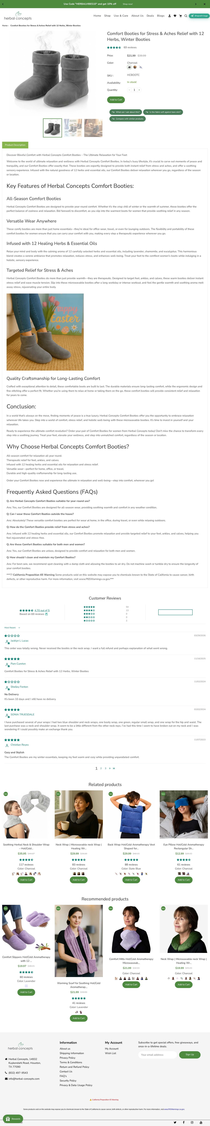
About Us (137, 15)
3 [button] (105, 768)
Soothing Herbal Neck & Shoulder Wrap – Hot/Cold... (26, 846)
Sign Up (190, 1054)
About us (65, 1048)
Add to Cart (26, 879)
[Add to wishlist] (47, 811)
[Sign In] (169, 16)
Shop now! (123, 4)
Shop (107, 15)
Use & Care (121, 15)
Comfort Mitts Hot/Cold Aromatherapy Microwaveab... (131, 961)
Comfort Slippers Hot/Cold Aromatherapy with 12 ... (26, 959)
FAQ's (63, 1076)
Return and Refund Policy (74, 1067)
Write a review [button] (175, 612)
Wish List (110, 1053)
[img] (12, 636)
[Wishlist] (175, 16)
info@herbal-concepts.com (24, 1078)
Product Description (15, 145)
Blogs (161, 15)
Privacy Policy (67, 1058)
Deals (150, 15)
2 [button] (101, 768)
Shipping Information (72, 1053)
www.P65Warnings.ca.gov (174, 1109)
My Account (113, 1043)
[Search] (185, 16)
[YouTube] (201, 1122)
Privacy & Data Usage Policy (76, 1085)
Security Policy (68, 1080)
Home (97, 15)
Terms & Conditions (71, 1062)
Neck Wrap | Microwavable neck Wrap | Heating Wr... (79, 846)
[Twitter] (175, 1122)
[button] (115, 48)
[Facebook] (184, 1122)
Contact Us (66, 1071)
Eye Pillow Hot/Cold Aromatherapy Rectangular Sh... (183, 846)
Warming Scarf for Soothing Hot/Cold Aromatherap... (78, 985)
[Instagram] (192, 1122)
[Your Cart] (180, 16)
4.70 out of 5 (42, 610)
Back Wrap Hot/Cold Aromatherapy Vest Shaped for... (131, 846)
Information (68, 1043)
